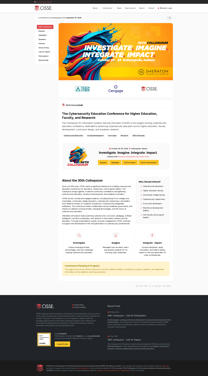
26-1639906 (62, 334)
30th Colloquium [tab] (45, 27)
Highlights (115, 162)
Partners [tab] (42, 43)
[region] (116, 51)
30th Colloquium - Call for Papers (124, 339)
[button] (96, 8)
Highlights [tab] (43, 35)
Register (103, 162)
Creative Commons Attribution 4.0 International (113, 370)
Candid (78, 336)
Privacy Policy (79, 305)
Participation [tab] (43, 56)
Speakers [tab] (42, 39)
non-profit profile (94, 336)
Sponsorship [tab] (43, 60)
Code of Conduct (80, 307)
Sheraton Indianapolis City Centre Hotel (133, 157)
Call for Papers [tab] (44, 52)
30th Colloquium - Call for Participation (126, 315)
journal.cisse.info (83, 368)
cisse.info (165, 366)
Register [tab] (42, 31)
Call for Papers (130, 162)
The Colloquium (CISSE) (44, 2)
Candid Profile (62, 344)
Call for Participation (149, 162)
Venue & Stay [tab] (44, 48)
